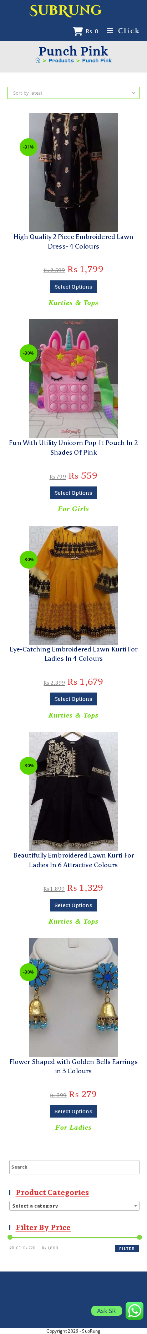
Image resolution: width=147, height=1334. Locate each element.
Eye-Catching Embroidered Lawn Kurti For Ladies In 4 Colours (74, 654)
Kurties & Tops (73, 302)
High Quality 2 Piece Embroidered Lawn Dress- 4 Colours (74, 241)
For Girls (73, 509)
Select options (73, 286)
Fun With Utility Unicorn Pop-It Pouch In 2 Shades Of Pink (73, 447)
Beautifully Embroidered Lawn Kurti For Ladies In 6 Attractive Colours (73, 860)
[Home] (38, 61)
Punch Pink (97, 61)
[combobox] (74, 1206)
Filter (127, 1248)
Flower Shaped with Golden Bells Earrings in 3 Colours (73, 1066)
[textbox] (75, 1206)
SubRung (65, 10)
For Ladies (73, 1127)
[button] (73, 122)
